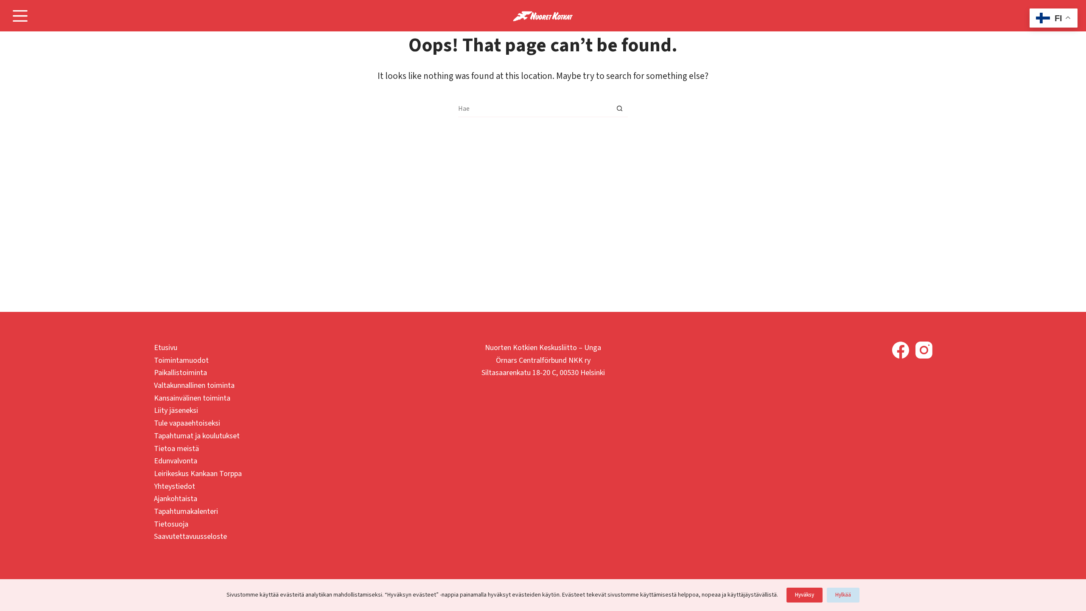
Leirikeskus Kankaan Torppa (198, 473)
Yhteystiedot (174, 486)
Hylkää (843, 595)
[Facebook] (900, 350)
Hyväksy (804, 595)
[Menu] (20, 15)
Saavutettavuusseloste (190, 536)
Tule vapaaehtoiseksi (187, 423)
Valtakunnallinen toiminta (194, 385)
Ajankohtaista (175, 498)
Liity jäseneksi (176, 410)
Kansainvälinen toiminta (192, 398)
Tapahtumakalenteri (186, 511)
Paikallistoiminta (180, 372)
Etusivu (165, 347)
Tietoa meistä (176, 448)
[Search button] (619, 108)
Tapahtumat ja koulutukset (197, 436)
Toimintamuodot (181, 360)
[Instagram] (923, 350)
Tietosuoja (171, 524)
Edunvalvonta (175, 461)
